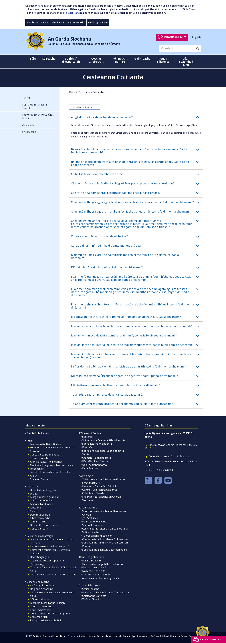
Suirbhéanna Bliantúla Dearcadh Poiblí (104, 549)
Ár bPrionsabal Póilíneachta (46, 461)
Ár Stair (34, 475)
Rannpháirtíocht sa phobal (45, 620)
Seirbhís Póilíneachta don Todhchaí (50, 472)
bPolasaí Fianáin (72, 12)
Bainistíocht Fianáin (38, 433)
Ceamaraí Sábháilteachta (96, 457)
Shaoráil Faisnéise (92, 525)
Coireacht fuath (39, 528)
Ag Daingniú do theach (43, 585)
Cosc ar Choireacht (38, 582)
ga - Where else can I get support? (49, 546)
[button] (137, 117)
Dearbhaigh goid (40, 557)
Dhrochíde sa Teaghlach (44, 490)
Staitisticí (87, 436)
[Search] (198, 48)
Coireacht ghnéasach (42, 500)
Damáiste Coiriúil (40, 514)
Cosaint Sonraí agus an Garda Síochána (105, 528)
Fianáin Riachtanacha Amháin (68, 22)
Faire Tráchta (90, 468)
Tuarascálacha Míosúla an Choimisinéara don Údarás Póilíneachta (105, 537)
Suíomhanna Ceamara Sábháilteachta (103, 440)
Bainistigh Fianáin (98, 22)
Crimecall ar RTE (39, 617)
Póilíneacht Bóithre (90, 433)
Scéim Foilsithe (90, 532)
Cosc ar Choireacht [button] (96, 60)
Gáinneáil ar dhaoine (42, 504)
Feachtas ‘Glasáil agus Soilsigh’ (47, 603)
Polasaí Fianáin (59, 636)
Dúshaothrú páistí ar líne (44, 525)
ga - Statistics (90, 518)
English (196, 37)
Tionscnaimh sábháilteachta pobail (50, 613)
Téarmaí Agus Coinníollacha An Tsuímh (142, 636)
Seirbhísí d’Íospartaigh (40, 536)
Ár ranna (35, 451)
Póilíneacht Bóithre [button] (120, 60)
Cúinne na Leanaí (40, 599)
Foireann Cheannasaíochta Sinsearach (52, 447)
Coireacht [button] (48, 58)
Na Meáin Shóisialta (93, 571)
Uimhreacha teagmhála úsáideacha (102, 564)
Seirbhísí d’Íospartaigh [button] (71, 60)
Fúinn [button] (33, 58)
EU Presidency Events (94, 521)
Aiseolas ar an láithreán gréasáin (101, 578)
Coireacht (32, 486)
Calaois (34, 511)
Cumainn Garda (39, 479)
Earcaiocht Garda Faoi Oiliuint (99, 486)
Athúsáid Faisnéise (171, 636)
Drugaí (34, 493)
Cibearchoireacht (40, 518)
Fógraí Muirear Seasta (95, 461)
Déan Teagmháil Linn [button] (186, 61)
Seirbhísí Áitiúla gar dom (96, 574)
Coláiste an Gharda (93, 493)
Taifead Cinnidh (91, 599)
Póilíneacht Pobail (40, 610)
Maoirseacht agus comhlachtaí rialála (51, 465)
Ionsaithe (35, 507)
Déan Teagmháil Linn (91, 557)
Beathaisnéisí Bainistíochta (45, 444)
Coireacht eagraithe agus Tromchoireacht (44, 456)
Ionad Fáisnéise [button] (163, 60)
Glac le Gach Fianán (37, 22)
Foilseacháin (37, 468)
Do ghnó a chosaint (41, 589)
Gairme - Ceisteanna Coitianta (99, 489)
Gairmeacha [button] (142, 58)
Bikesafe (87, 447)
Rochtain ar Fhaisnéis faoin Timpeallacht (105, 592)
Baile (72, 92)
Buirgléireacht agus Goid (44, 497)
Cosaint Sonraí (188, 636)
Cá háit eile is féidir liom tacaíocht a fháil (53, 574)
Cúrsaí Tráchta (38, 521)
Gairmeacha (86, 475)
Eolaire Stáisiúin (91, 560)
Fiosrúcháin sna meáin (95, 567)
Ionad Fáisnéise (88, 507)
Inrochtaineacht (175, 37)
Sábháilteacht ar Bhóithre (97, 443)
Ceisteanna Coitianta (91, 92)
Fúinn (30, 440)
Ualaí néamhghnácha (94, 465)
